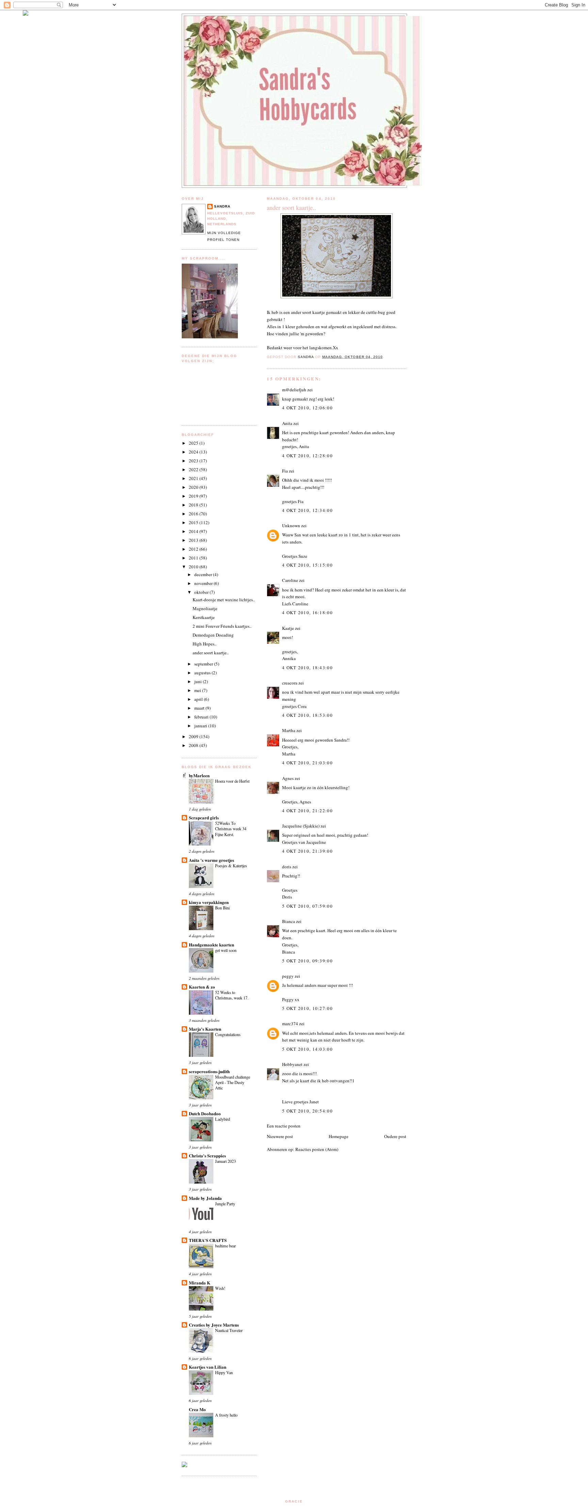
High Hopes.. (204, 644)
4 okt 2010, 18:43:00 (307, 667)
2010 (194, 567)
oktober (202, 592)
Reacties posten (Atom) (316, 1149)
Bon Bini (222, 907)
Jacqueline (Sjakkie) (301, 826)
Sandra (222, 206)
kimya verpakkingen (209, 902)
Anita (287, 423)
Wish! (220, 1288)
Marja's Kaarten (205, 1029)
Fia (285, 471)
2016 (194, 514)
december (203, 574)
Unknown (291, 525)
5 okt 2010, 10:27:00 (307, 1008)
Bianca (288, 921)
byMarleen (199, 775)
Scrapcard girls (204, 817)
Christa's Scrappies (207, 1155)
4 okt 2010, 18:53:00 (307, 715)
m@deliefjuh (294, 390)
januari (201, 726)
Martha (288, 730)
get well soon (225, 950)
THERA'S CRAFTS (208, 1240)
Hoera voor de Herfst (232, 781)
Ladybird (222, 1119)
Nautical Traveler (229, 1330)
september (204, 664)
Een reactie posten (283, 1126)
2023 (194, 461)
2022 (194, 469)
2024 (194, 452)
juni (198, 681)
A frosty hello (226, 1415)
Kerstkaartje (204, 617)
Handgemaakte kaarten (211, 944)
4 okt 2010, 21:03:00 (307, 763)
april (199, 699)
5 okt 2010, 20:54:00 (307, 1111)
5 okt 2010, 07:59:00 (307, 906)
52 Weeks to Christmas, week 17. (231, 995)
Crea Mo (197, 1409)
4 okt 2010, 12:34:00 (307, 510)
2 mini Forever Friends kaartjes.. (222, 626)
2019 (194, 496)
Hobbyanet (292, 1064)
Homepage (338, 1136)
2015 (194, 522)
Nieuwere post (280, 1136)
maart (200, 708)
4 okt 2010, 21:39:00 (307, 851)
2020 (194, 487)
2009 (194, 736)
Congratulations (228, 1034)
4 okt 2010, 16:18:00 (307, 612)
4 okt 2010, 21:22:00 (307, 810)
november (204, 583)
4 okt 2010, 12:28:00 (307, 455)
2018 (194, 505)
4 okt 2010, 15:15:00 (307, 565)
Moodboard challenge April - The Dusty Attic (232, 1082)
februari (202, 717)
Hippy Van (224, 1372)
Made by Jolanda (205, 1198)
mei (198, 690)
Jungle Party (225, 1203)
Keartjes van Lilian (207, 1367)
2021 (194, 478)
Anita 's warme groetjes (211, 860)
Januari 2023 (225, 1161)
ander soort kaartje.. (211, 653)
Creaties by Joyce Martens (214, 1324)
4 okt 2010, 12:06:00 (307, 408)
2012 (194, 549)
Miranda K (199, 1282)
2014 (194, 531)
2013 (194, 540)
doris (286, 867)
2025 (194, 443)
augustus (203, 673)
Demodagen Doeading (213, 635)
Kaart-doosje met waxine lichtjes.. (224, 600)
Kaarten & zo (202, 986)
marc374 (290, 1023)
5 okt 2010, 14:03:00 (307, 1049)
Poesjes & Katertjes (231, 865)
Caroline (290, 580)
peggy (288, 976)
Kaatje (288, 628)
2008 (194, 745)
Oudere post (395, 1136)
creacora (289, 683)
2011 (194, 558)
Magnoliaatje (205, 608)
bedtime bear (225, 1245)
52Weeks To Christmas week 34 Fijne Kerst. (230, 828)
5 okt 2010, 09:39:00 (307, 961)
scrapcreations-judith (209, 1071)
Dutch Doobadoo (205, 1113)
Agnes (288, 778)
